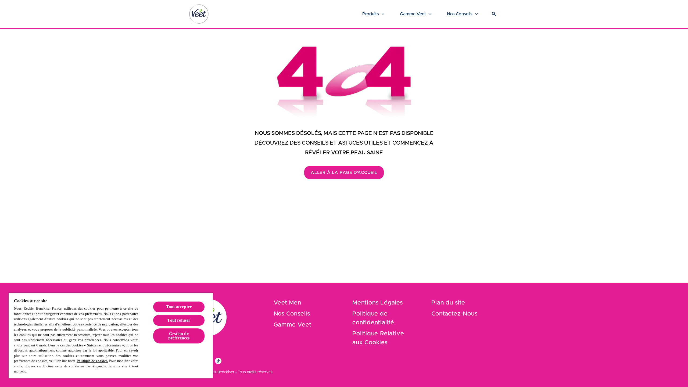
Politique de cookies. (92, 361)
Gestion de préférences (179, 335)
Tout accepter (179, 306)
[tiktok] (218, 361)
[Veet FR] (199, 14)
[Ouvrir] (494, 14)
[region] (111, 335)
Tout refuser (178, 320)
